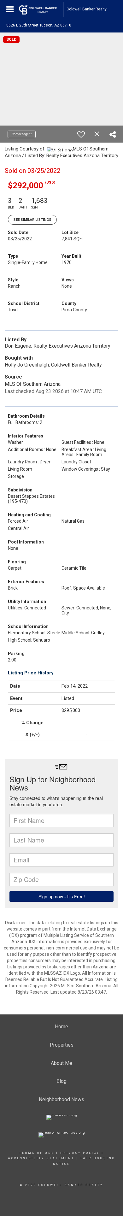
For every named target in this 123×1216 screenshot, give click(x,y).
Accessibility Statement (41, 1158)
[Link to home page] (41, 9)
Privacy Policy (80, 1152)
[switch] (81, 134)
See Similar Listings (32, 220)
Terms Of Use (36, 1152)
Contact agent (22, 134)
